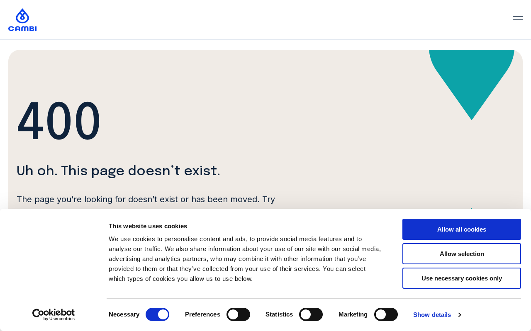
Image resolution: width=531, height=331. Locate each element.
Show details (432, 314)
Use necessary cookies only (461, 278)
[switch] (238, 314)
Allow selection (462, 253)
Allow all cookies (461, 229)
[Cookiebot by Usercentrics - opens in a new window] (53, 315)
